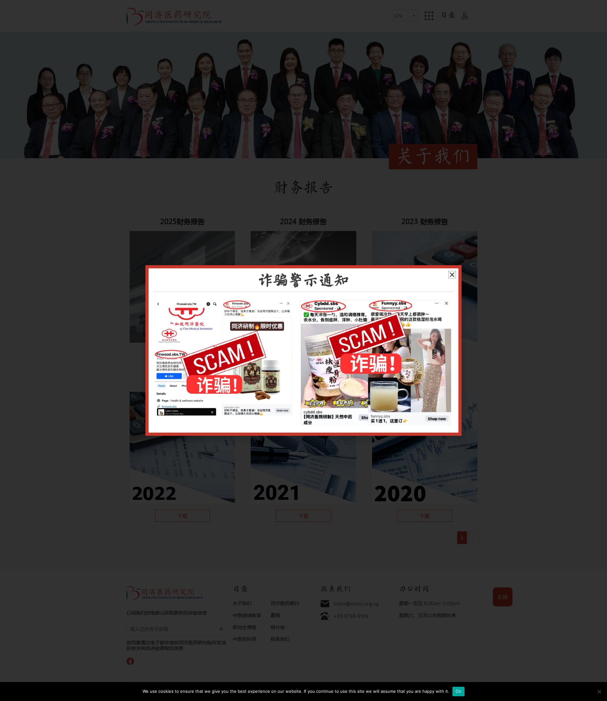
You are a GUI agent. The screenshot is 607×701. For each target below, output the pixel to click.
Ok (458, 691)
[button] (452, 275)
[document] (303, 350)
